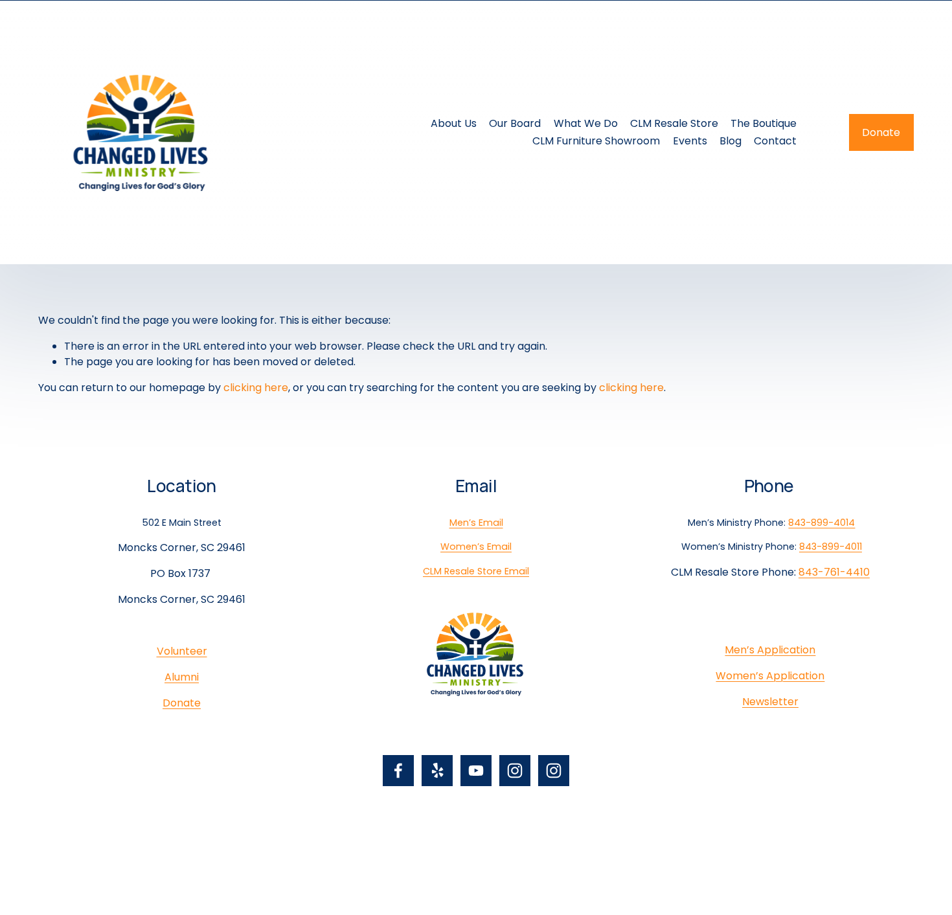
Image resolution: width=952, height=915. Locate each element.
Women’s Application (770, 675)
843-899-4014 (821, 522)
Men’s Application (770, 649)
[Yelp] (437, 770)
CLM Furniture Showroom (596, 140)
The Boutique (764, 123)
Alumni (181, 677)
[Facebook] (398, 770)
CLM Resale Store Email (476, 571)
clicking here (255, 387)
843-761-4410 (834, 572)
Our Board (515, 123)
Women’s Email (476, 546)
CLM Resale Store (674, 123)
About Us (454, 123)
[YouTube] (476, 770)
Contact (775, 140)
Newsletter (770, 701)
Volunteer (182, 651)
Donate (881, 132)
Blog (731, 140)
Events (690, 140)
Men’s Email (476, 522)
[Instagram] (514, 770)
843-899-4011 (830, 546)
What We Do (586, 123)
